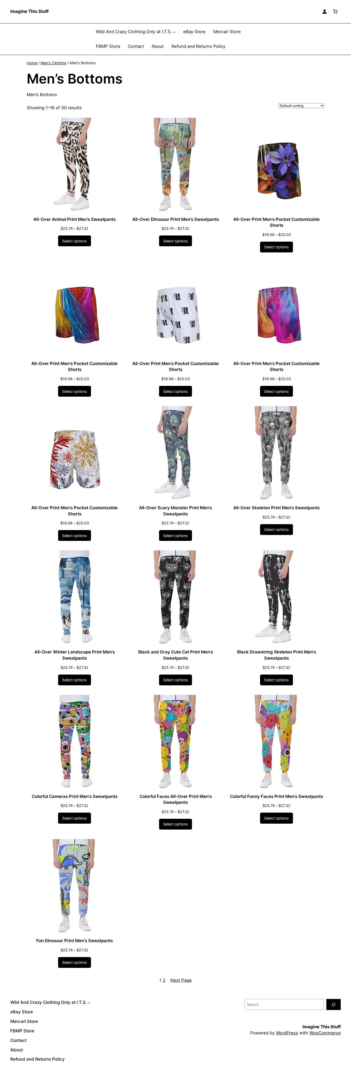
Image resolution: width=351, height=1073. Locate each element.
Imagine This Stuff (29, 11)
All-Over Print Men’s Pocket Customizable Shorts (276, 222)
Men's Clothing (53, 63)
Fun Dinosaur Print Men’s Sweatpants (74, 940)
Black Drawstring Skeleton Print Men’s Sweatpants (276, 655)
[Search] (333, 1004)
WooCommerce (325, 1032)
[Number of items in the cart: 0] (335, 11)
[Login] (324, 11)
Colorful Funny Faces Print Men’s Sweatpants (276, 796)
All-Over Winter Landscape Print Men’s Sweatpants (74, 655)
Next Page (181, 980)
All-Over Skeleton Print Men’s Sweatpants (276, 507)
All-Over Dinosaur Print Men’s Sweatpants (175, 219)
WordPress (287, 1032)
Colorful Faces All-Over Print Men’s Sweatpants (176, 799)
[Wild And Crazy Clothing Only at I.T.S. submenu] (174, 32)
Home (32, 63)
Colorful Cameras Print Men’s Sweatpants (74, 796)
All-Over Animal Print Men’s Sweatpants (74, 219)
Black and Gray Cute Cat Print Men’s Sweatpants (175, 655)
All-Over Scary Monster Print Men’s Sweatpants (175, 510)
